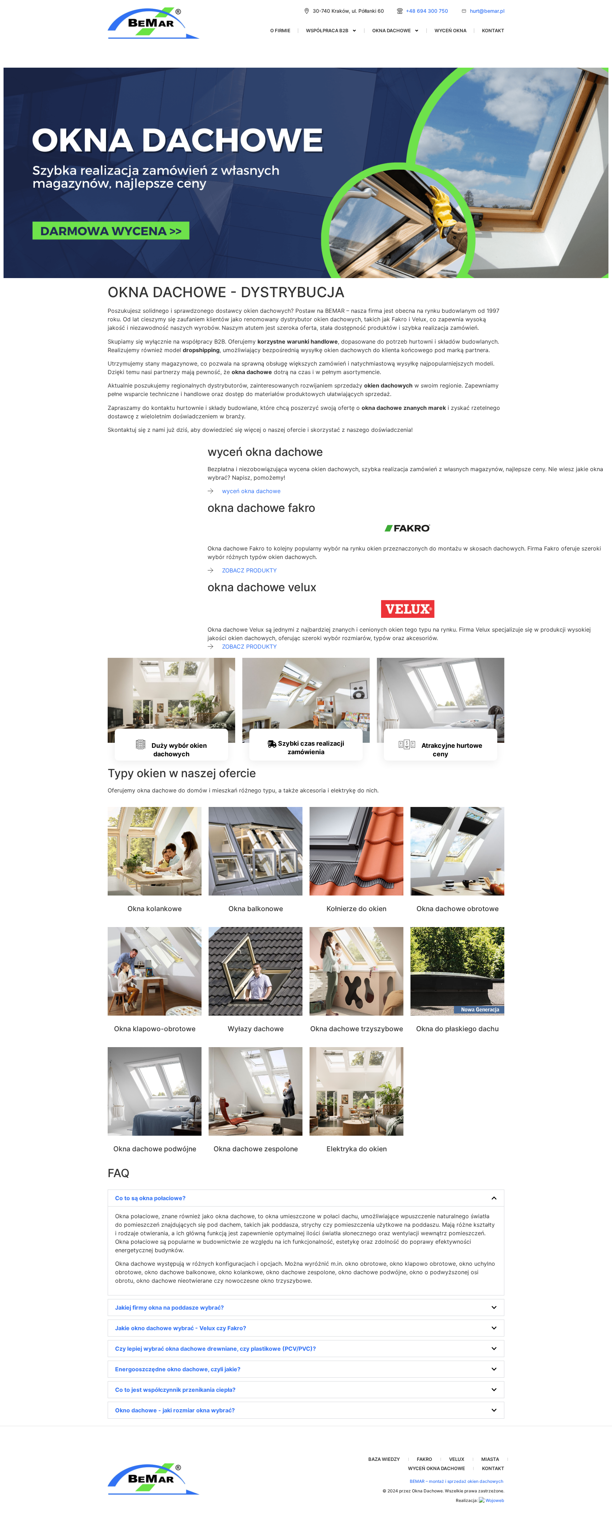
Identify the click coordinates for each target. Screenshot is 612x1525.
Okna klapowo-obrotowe (155, 1028)
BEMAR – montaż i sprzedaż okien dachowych (457, 1481)
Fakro (424, 1459)
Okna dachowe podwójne (154, 1149)
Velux (456, 1459)
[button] (306, 1198)
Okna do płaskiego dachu (457, 1028)
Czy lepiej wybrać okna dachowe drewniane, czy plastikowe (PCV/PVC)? (215, 1348)
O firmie (280, 30)
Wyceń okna (450, 30)
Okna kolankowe (155, 908)
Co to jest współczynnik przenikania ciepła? (175, 1389)
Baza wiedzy (384, 1459)
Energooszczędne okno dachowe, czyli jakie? (177, 1369)
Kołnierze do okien (356, 908)
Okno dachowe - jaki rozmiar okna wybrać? (175, 1410)
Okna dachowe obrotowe (457, 908)
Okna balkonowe (255, 908)
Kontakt (493, 30)
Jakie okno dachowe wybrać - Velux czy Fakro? (180, 1328)
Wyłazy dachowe (256, 1028)
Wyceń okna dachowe (436, 1468)
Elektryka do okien (357, 1149)
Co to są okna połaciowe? (150, 1198)
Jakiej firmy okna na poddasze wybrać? (169, 1307)
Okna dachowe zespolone (256, 1149)
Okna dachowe (391, 30)
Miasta (490, 1459)
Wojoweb (494, 1500)
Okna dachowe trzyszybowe (356, 1028)
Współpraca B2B (327, 30)
